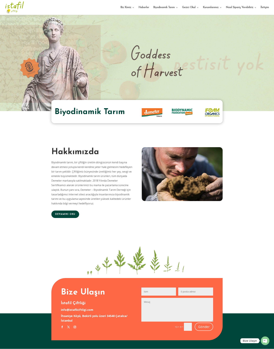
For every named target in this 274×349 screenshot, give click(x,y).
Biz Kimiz (125, 7)
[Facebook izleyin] (62, 327)
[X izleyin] (68, 327)
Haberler (143, 7)
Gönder (204, 327)
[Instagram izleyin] (74, 327)
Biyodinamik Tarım (164, 7)
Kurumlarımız (211, 7)
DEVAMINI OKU (65, 214)
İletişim (265, 7)
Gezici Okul (189, 7)
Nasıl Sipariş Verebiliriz (239, 7)
